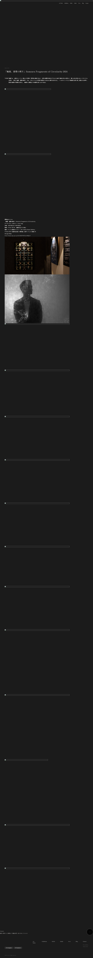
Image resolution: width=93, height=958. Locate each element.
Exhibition (66, 3)
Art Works (61, 3)
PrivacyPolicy (85, 944)
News (79, 3)
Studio (75, 3)
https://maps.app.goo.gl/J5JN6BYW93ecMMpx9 (18, 235)
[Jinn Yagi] (8, 3)
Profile (71, 3)
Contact (87, 3)
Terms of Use (85, 946)
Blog (83, 3)
